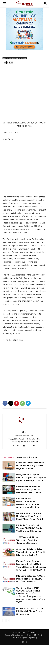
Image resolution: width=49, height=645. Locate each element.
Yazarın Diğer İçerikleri (27, 457)
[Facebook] (5, 403)
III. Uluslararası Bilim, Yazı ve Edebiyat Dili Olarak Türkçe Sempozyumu (29, 611)
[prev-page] (4, 620)
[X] (10, 403)
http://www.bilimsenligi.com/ (24, 435)
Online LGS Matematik (17, 632)
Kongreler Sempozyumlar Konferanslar (14, 58)
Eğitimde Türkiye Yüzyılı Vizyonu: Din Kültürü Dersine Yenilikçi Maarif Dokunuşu (29, 528)
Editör (24, 432)
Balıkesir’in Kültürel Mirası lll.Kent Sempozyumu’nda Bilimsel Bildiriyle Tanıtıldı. (28, 489)
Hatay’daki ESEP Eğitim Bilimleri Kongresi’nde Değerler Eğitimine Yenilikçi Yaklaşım (31, 477)
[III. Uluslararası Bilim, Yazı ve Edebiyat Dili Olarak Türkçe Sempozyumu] (9, 611)
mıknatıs (29, 635)
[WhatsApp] (22, 403)
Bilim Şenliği (38, 635)
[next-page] (8, 620)
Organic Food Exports (19, 638)
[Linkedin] (24, 445)
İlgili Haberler (8, 457)
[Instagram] (19, 445)
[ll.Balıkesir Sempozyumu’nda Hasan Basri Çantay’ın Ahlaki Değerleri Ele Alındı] (9, 465)
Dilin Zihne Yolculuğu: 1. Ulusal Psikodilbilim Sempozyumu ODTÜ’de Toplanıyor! (30, 579)
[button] (4, 3)
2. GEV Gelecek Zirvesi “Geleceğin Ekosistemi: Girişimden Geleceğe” (27, 540)
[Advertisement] (24, 94)
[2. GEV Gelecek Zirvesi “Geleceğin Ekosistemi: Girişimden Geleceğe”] (9, 540)
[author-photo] (24, 428)
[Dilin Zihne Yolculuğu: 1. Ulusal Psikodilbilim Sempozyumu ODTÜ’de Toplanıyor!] (9, 579)
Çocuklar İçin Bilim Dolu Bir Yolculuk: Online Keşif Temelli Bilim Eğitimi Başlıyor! (30, 552)
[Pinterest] (16, 403)
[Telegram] (28, 403)
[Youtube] (35, 445)
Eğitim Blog (33, 638)
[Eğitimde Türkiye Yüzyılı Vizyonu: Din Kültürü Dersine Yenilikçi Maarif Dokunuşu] (9, 528)
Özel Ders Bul (32, 632)
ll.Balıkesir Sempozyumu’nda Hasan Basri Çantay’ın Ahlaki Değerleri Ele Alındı (30, 465)
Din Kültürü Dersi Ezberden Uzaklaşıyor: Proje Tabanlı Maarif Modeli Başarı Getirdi (29, 516)
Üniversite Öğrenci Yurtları (14, 635)
